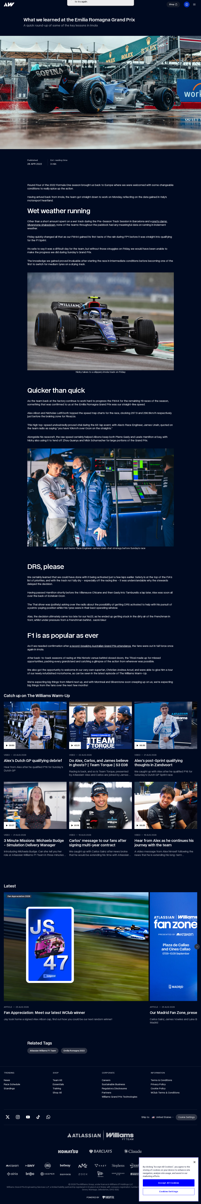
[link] (20, 5)
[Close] (194, 1162)
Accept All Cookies (168, 1183)
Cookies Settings (168, 1191)
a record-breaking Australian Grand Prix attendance (100, 621)
